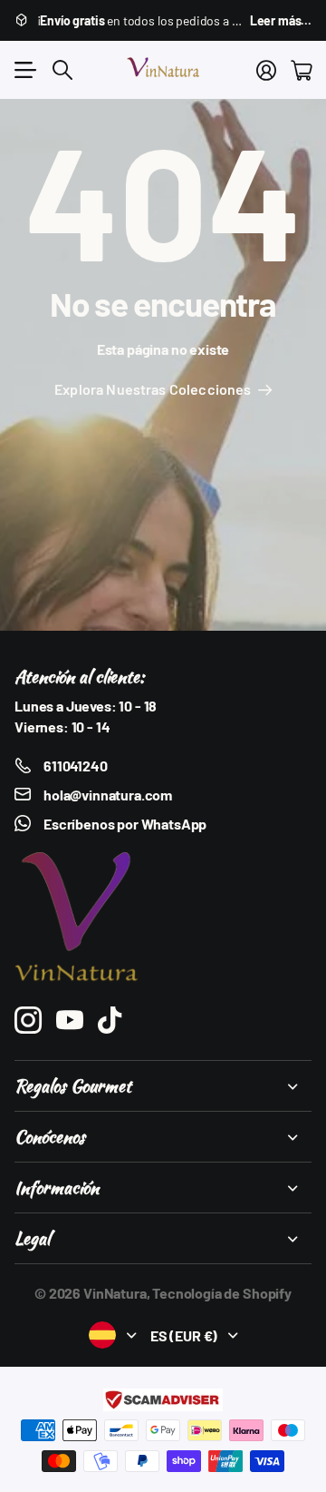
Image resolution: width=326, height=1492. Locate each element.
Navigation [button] (24, 70)
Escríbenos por (124, 823)
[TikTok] (109, 1020)
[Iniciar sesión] (266, 70)
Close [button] (163, 1086)
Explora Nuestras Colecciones (154, 389)
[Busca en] (62, 70)
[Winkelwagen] (301, 70)
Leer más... (281, 20)
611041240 (75, 765)
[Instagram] (28, 1020)
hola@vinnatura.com (107, 794)
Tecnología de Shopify (222, 1292)
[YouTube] (69, 1020)
